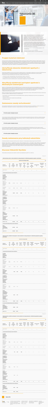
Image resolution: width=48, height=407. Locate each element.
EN (45, 0)
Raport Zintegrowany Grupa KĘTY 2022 (24, 12)
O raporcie (30, 12)
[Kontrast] (40, 0)
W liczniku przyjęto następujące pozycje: (11, 123)
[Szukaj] (45, 3)
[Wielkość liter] (43, 0)
